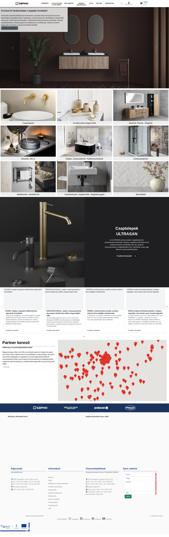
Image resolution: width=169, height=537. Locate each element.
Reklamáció (69, 3)
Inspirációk (109, 3)
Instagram (75, 519)
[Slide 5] (87, 86)
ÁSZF (50, 480)
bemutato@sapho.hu (20, 486)
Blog (91, 3)
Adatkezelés (52, 490)
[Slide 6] (90, 86)
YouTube (108, 519)
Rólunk (99, 3)
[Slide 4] (84, 86)
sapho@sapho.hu (94, 486)
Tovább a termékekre (9, 28)
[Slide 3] (81, 86)
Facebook (86, 519)
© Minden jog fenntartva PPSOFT (35, 516)
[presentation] (167, 306)
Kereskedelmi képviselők (94, 494)
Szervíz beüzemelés (81, 4)
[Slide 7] (93, 86)
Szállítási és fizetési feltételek (58, 483)
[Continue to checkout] (148, 3)
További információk (124, 256)
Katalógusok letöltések (57, 4)
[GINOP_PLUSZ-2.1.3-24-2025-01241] (15, 527)
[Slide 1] (75, 86)
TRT (49, 508)
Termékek (45, 3)
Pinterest (98, 519)
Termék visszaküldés (55, 486)
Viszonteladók (53, 502)
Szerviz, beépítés (54, 499)
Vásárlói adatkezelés (55, 493)
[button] (83, 336)
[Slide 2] (78, 86)
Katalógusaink (53, 505)
